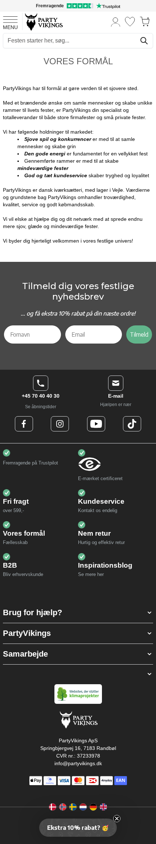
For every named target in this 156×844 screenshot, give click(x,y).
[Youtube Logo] (96, 423)
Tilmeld (139, 334)
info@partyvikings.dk (78, 763)
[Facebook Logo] (24, 423)
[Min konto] (115, 21)
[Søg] (144, 40)
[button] (78, 612)
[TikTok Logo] (132, 423)
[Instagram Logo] (60, 423)
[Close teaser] (116, 818)
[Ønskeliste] (130, 22)
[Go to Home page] (43, 22)
